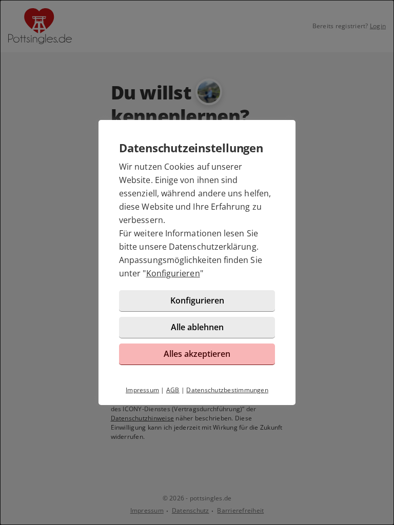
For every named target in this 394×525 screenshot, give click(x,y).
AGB (173, 390)
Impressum (142, 390)
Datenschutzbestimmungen (227, 390)
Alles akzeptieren (197, 353)
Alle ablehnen (197, 327)
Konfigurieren (173, 273)
